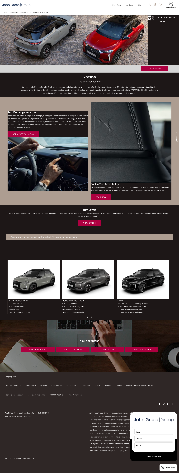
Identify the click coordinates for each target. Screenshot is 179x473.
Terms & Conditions (13, 386)
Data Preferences (75, 395)
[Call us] (150, 5)
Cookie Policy (30, 386)
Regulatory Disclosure (36, 395)
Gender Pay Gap (72, 386)
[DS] (171, 5)
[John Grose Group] (16, 5)
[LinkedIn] (168, 404)
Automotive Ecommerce (25, 458)
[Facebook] (159, 404)
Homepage (22, 12)
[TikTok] (172, 404)
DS (30, 12)
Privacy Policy (56, 386)
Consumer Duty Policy (91, 386)
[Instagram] (163, 404)
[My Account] (155, 5)
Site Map (43, 386)
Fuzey (158, 456)
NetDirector (9, 458)
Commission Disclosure (113, 386)
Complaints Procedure (15, 395)
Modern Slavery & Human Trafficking (140, 386)
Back (5, 12)
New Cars (36, 12)
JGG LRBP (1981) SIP (57, 395)
